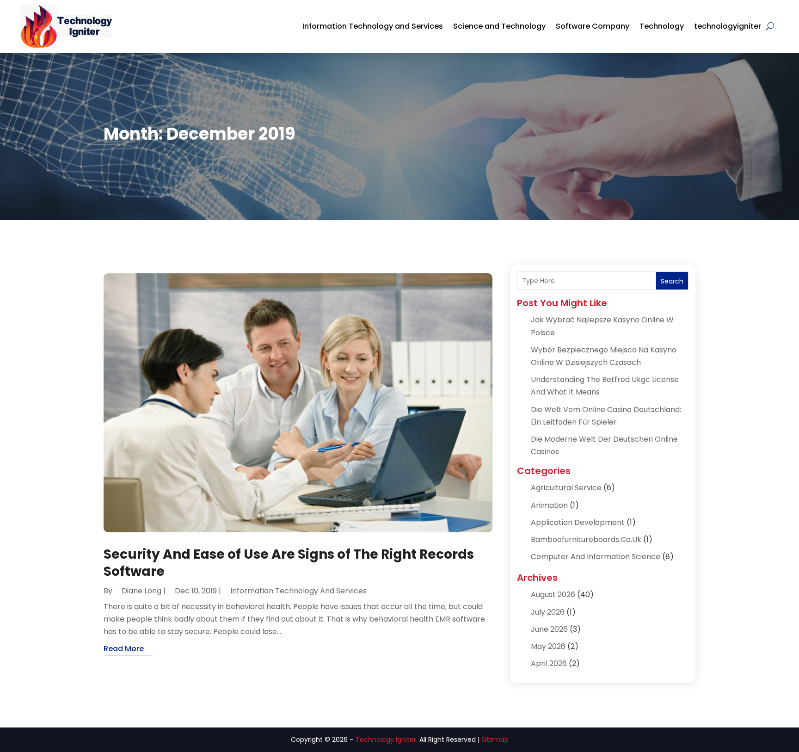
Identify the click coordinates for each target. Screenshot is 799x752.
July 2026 (548, 612)
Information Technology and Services (372, 26)
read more (124, 648)
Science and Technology (499, 26)
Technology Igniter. (387, 739)
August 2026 (553, 594)
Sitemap (495, 739)
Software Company (592, 26)
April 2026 (549, 663)
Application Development (578, 522)
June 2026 (549, 629)
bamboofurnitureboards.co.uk (586, 539)
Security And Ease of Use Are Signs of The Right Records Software (289, 562)
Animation (549, 505)
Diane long (141, 591)
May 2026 (548, 646)
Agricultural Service (566, 487)
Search (672, 281)
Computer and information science (595, 556)
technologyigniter (727, 26)
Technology (661, 26)
